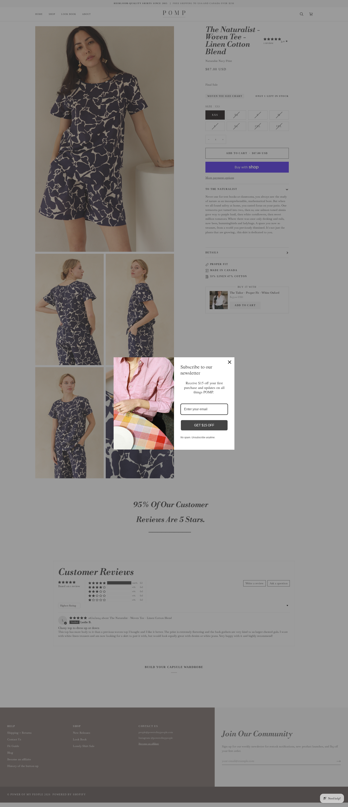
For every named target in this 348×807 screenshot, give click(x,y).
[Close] (229, 362)
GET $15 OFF (204, 425)
